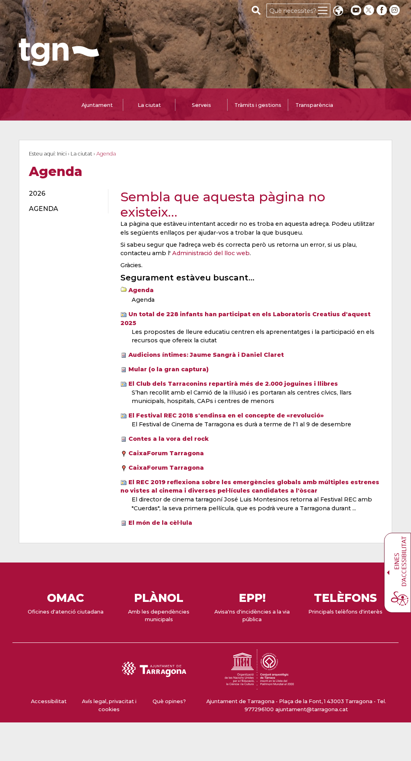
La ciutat (81, 154)
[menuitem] (63, 193)
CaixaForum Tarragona (166, 453)
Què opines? (169, 701)
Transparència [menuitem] (314, 105)
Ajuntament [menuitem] (97, 105)
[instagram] (395, 10)
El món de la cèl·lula (160, 522)
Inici (62, 154)
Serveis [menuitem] (201, 105)
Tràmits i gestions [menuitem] (257, 105)
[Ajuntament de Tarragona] (59, 62)
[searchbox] (256, 10)
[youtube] (356, 10)
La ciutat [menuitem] (149, 105)
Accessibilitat (49, 701)
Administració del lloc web (211, 253)
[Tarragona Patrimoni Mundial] (259, 685)
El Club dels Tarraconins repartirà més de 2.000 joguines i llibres (233, 383)
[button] (338, 11)
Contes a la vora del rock (168, 438)
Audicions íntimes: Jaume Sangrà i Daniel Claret (206, 354)
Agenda (141, 290)
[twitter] (369, 10)
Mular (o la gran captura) (168, 369)
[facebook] (382, 10)
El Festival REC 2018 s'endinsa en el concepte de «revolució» (226, 415)
